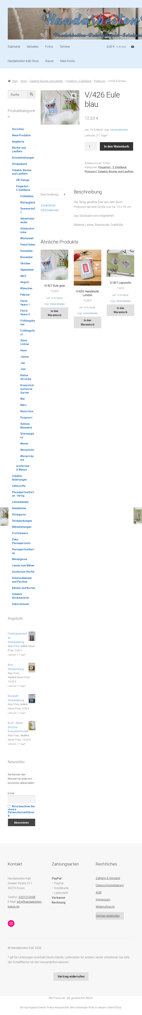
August (24, 282)
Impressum (103, 899)
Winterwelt (27, 238)
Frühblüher (27, 196)
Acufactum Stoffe (23, 571)
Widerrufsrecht (105, 906)
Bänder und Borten (23, 588)
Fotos (49, 46)
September (27, 269)
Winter (24, 443)
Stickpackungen (22, 520)
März (23, 405)
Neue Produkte (21, 135)
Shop (24, 81)
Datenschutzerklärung (110, 885)
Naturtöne (26, 411)
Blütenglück (27, 202)
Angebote (18, 141)
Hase (23, 350)
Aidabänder (19, 508)
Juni (23, 369)
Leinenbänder (20, 501)
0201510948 (27, 897)
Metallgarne (19, 559)
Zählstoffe (18, 485)
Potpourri (99, 81)
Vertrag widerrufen (108, 916)
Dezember (26, 250)
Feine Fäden (27, 244)
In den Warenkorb (116, 146)
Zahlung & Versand (108, 878)
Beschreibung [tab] (49, 194)
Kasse (49, 61)
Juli (22, 362)
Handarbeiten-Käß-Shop (23, 61)
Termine (65, 46)
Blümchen (26, 288)
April (23, 275)
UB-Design (22, 180)
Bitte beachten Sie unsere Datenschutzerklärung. (21, 811)
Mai (22, 398)
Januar (24, 356)
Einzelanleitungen (23, 157)
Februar (25, 294)
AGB (99, 892)
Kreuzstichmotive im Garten (27, 389)
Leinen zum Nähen (23, 565)
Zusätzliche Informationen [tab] (50, 208)
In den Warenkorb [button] (54, 313)
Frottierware (20, 533)
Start (15, 81)
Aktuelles (33, 46)
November (26, 257)
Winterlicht (27, 449)
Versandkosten (119, 129)
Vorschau (18, 129)
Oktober (25, 263)
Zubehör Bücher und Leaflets (46, 81)
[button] (74, 96)
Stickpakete (19, 163)
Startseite (14, 46)
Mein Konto (67, 61)
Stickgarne (19, 514)
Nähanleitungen (21, 526)
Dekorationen (20, 604)
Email (11, 793)
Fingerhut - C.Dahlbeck (79, 81)
